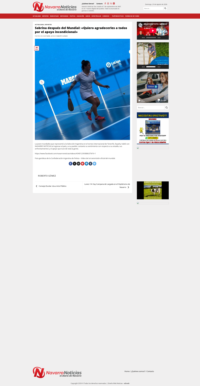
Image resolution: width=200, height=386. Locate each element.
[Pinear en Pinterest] (82, 163)
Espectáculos (96, 16)
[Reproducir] (140, 38)
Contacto (99, 3)
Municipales (54, 16)
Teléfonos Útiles (118, 16)
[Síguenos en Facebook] (105, 4)
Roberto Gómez (62, 36)
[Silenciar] (163, 38)
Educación (80, 16)
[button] (153, 55)
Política (72, 16)
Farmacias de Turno (132, 16)
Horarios (105, 16)
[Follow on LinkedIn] (114, 4)
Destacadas (64, 16)
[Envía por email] (78, 163)
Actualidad (37, 16)
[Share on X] (74, 163)
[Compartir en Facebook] (70, 163)
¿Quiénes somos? (138, 371)
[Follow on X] (111, 4)
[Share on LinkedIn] (86, 163)
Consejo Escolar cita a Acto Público (52, 186)
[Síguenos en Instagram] (108, 4)
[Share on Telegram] (94, 163)
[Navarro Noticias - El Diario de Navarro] (55, 6)
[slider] (151, 66)
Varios (88, 16)
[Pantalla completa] (166, 38)
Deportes (45, 16)
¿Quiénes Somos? (88, 3)
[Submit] (165, 8)
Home (127, 371)
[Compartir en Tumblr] (90, 163)
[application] (153, 31)
